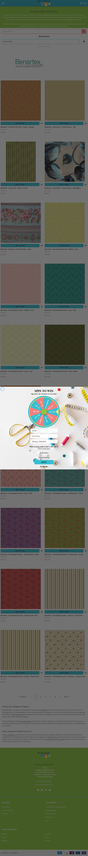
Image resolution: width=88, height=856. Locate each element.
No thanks (44, 466)
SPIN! (44, 462)
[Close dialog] (2, 389)
